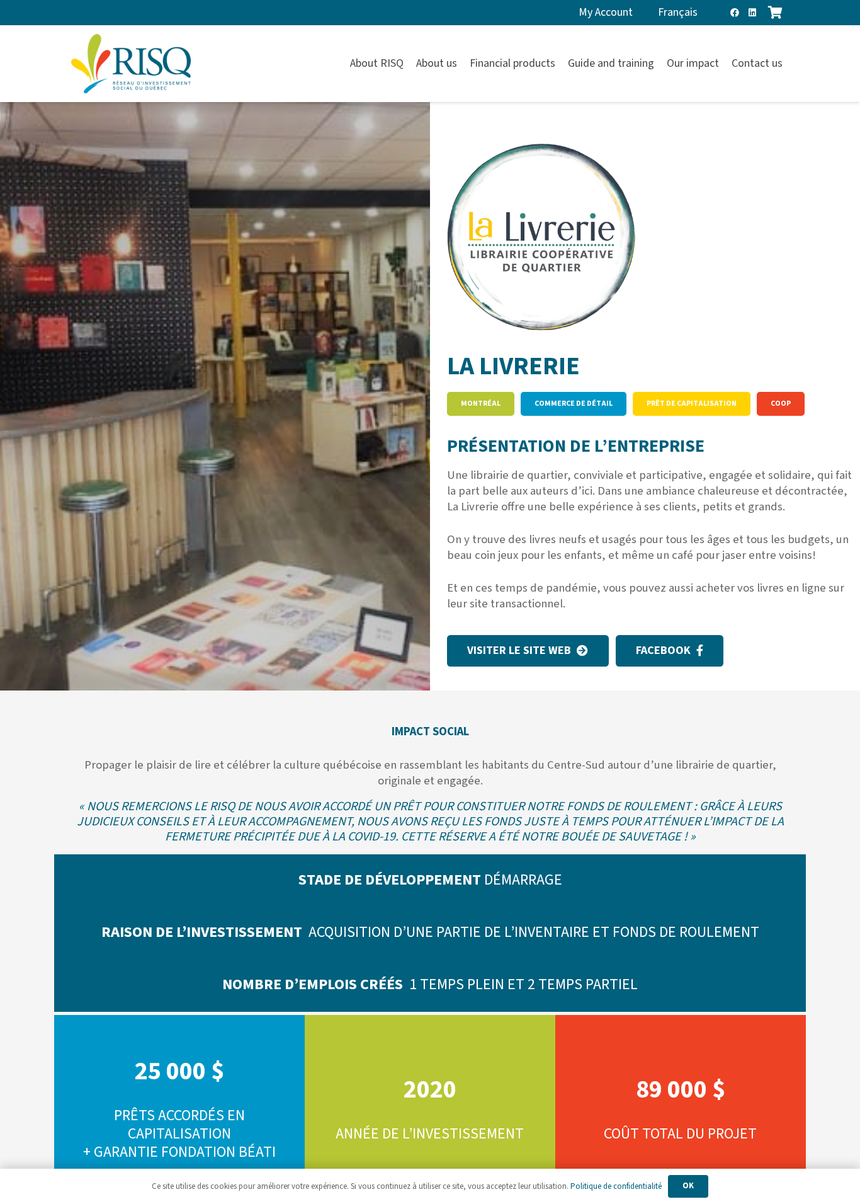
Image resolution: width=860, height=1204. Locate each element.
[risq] (131, 64)
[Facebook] (735, 12)
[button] (790, 63)
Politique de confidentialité (616, 1186)
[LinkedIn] (752, 12)
